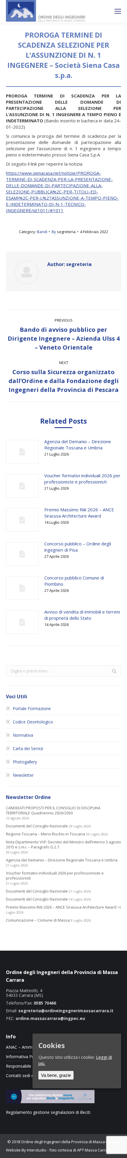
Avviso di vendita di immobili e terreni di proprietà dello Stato (82, 615)
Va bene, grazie (56, 1075)
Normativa (23, 735)
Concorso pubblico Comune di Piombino (74, 581)
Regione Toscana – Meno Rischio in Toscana (45, 834)
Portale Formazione (32, 708)
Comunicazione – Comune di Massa (38, 920)
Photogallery (25, 762)
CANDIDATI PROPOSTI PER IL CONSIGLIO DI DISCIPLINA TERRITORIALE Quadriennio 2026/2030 (53, 810)
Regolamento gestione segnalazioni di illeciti (48, 1112)
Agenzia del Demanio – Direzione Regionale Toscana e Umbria (77, 444)
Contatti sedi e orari (25, 1075)
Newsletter (23, 775)
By (64, 231)
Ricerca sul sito (102, 11)
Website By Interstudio (26, 1150)
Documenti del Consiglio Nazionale (37, 826)
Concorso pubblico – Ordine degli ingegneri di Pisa (77, 547)
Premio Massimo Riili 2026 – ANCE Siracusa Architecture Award (79, 513)
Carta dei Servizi (28, 748)
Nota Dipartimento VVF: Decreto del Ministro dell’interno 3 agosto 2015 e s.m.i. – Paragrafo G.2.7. (63, 845)
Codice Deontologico (33, 722)
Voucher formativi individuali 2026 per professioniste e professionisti (82, 479)
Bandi (42, 231)
